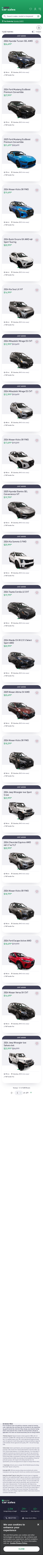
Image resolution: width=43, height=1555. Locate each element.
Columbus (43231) (19, 21)
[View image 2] (20, 67)
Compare (38, 32)
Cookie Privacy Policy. (18, 1543)
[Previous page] (12, 1093)
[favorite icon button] (30, 9)
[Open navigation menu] (39, 9)
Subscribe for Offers (30, 1518)
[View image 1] (18, 67)
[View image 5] (25, 67)
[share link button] (39, 27)
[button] (37, 42)
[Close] (38, 1524)
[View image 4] (23, 67)
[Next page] (31, 1093)
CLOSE (22, 1549)
